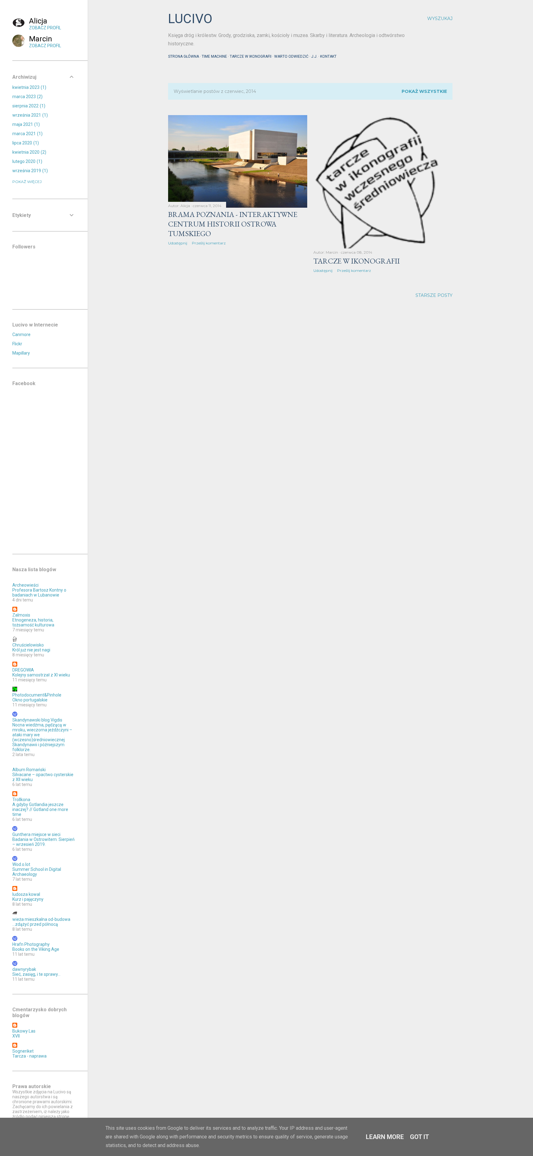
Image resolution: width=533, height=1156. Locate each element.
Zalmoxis (21, 615)
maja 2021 (25, 124)
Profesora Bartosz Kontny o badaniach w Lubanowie (39, 592)
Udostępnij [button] (177, 243)
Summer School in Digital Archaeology (36, 872)
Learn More (385, 1137)
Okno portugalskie (30, 699)
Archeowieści (25, 585)
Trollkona (21, 799)
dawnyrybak (24, 969)
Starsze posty (433, 295)
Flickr (17, 343)
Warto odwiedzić (291, 56)
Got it (419, 1137)
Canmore (21, 334)
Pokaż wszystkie (424, 91)
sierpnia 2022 (28, 105)
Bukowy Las (23, 1031)
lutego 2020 (26, 161)
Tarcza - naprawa (29, 1056)
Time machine (214, 56)
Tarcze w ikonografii (250, 56)
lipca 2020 (24, 142)
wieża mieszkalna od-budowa (41, 919)
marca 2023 (26, 96)
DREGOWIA (23, 669)
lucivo (190, 18)
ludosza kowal (26, 894)
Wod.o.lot (21, 864)
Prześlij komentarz (209, 243)
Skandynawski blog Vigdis (37, 719)
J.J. (314, 56)
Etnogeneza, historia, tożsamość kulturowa (33, 622)
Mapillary (21, 353)
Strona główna (183, 56)
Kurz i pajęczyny (27, 899)
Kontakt (328, 56)
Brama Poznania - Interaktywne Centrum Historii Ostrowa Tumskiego (232, 224)
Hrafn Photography (31, 944)
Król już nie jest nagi (31, 649)
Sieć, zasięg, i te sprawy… (36, 974)
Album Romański (29, 769)
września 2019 (29, 170)
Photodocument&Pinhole (36, 694)
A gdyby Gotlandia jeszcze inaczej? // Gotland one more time (40, 809)
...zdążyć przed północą (35, 924)
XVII (16, 1035)
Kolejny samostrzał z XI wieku (41, 674)
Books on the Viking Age (35, 949)
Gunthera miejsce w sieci (36, 834)
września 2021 (29, 115)
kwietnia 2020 (28, 152)
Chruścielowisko (28, 644)
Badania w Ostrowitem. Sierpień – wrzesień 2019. (43, 842)
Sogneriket (23, 1051)
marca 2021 (26, 133)
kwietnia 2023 (28, 87)
